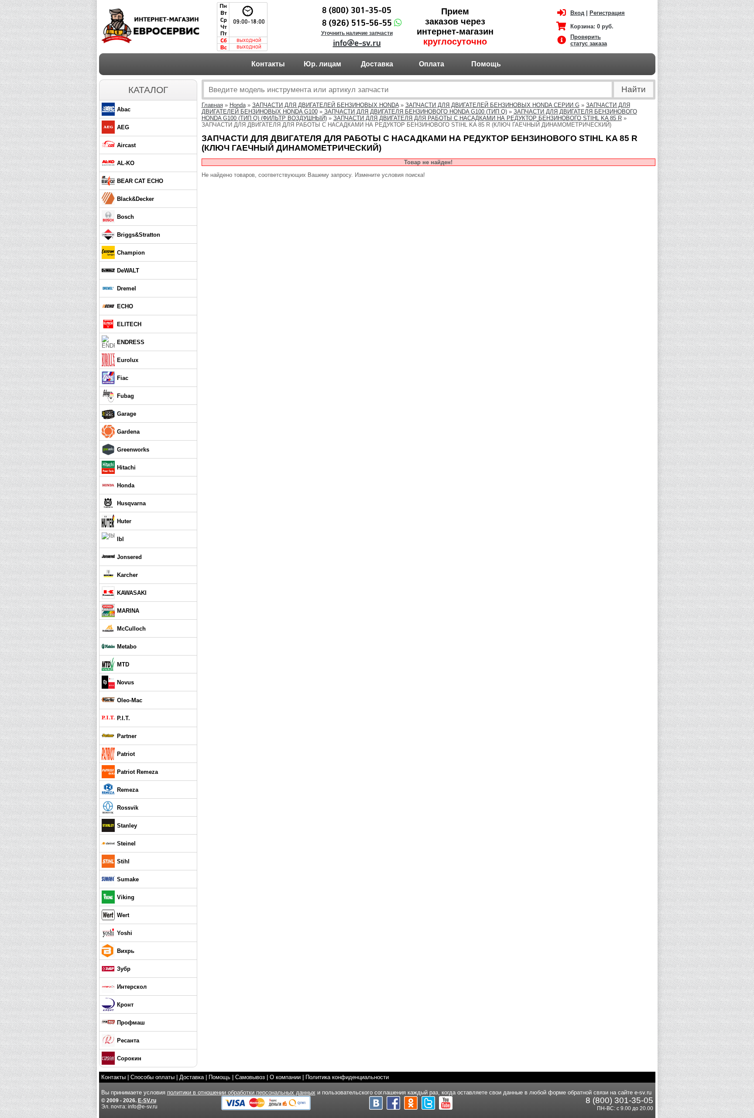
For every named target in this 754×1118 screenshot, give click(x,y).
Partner (127, 736)
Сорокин (129, 1058)
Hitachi (126, 467)
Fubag (125, 396)
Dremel (126, 288)
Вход (577, 13)
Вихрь (125, 951)
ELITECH (129, 324)
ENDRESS (130, 342)
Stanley (127, 825)
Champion (131, 252)
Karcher (127, 575)
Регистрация (607, 13)
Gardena (128, 431)
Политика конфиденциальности (347, 1077)
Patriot (126, 754)
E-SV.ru (147, 1100)
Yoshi (124, 933)
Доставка (377, 64)
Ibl (120, 539)
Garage (126, 414)
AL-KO (125, 163)
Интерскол (132, 986)
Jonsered (129, 557)
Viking (125, 897)
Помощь (486, 64)
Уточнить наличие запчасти (357, 33)
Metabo (127, 646)
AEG (123, 127)
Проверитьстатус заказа (588, 40)
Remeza (127, 790)
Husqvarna (131, 503)
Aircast (126, 145)
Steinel (126, 843)
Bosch (125, 217)
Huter (124, 521)
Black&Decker (135, 199)
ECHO (125, 306)
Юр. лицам (322, 64)
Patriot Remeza (137, 772)
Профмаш (131, 1022)
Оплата (431, 64)
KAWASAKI (132, 593)
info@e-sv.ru (357, 43)
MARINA (128, 610)
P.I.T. (123, 718)
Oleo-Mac (129, 700)
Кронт (125, 1004)
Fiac (122, 378)
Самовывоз (250, 1077)
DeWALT (128, 270)
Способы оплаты (152, 1077)
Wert (123, 915)
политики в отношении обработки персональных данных (241, 1092)
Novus (125, 682)
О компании (285, 1077)
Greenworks (133, 449)
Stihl (123, 861)
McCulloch (131, 628)
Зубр (123, 969)
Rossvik (127, 807)
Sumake (128, 879)
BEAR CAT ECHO (140, 181)
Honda (125, 485)
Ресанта (128, 1040)
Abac (123, 109)
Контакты (268, 64)
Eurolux (127, 360)
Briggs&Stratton (138, 234)
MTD (123, 664)
